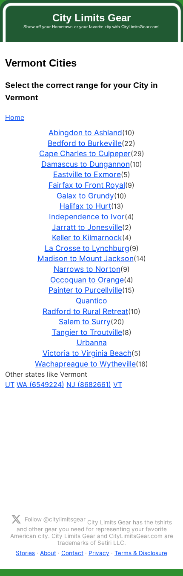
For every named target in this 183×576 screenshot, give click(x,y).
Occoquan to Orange (87, 279)
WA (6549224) (40, 384)
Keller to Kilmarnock (87, 237)
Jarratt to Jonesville (87, 227)
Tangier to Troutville (87, 332)
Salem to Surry (85, 321)
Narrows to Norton (87, 269)
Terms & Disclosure (140, 553)
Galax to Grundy (85, 195)
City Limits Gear (91, 17)
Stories (25, 553)
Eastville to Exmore (87, 174)
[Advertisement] (91, 449)
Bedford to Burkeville (85, 143)
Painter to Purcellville (85, 289)
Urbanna (92, 342)
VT (117, 384)
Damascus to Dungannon (85, 164)
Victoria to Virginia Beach (87, 353)
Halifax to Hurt (85, 205)
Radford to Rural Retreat (85, 311)
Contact (72, 553)
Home (14, 117)
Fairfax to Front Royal (87, 184)
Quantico (91, 300)
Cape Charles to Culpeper (85, 153)
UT (9, 384)
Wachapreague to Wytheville (85, 363)
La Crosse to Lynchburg (87, 248)
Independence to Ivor (87, 216)
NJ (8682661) (88, 384)
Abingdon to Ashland (85, 132)
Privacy (99, 553)
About (48, 553)
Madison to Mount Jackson (85, 258)
